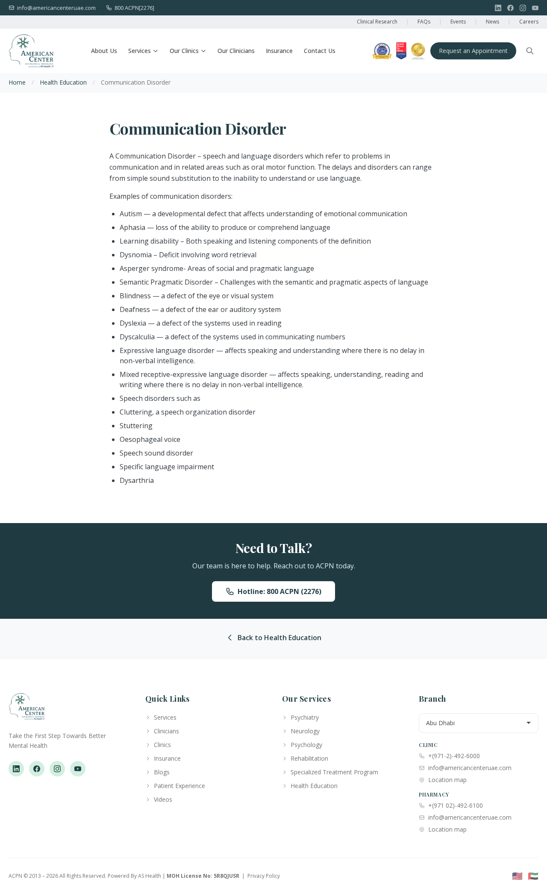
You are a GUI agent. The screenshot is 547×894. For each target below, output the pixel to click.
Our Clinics (184, 51)
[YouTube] (535, 8)
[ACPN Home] (27, 711)
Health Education (63, 82)
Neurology (305, 731)
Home (17, 82)
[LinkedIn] (498, 8)
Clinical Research (377, 21)
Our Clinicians (236, 51)
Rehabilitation (309, 758)
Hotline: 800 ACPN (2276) (279, 591)
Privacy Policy (263, 875)
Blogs (162, 772)
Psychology (306, 745)
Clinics (162, 745)
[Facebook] (510, 8)
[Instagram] (523, 8)
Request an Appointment (473, 51)
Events (458, 21)
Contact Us (319, 51)
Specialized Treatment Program (334, 772)
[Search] (529, 50)
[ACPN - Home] (31, 51)
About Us (104, 51)
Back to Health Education (279, 637)
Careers (528, 21)
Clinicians (166, 731)
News (492, 21)
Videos (163, 799)
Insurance (279, 51)
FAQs (424, 21)
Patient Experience (179, 786)
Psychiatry (305, 717)
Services (139, 51)
